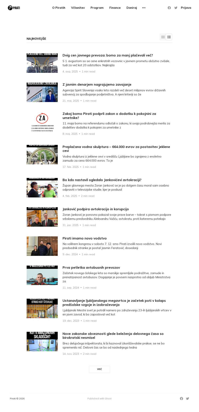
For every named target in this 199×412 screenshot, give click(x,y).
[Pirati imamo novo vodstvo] (99, 246)
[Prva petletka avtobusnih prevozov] (99, 277)
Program (97, 8)
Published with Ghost (99, 398)
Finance (115, 8)
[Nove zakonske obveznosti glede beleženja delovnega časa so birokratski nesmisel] (99, 343)
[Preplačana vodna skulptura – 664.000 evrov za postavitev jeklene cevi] (99, 156)
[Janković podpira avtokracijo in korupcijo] (99, 217)
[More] (144, 8)
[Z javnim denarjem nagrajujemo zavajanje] (99, 92)
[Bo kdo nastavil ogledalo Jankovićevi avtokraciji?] (99, 187)
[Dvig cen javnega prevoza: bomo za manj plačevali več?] (99, 63)
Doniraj (132, 8)
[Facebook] (169, 7)
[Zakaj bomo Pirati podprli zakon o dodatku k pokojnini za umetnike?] (99, 123)
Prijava (186, 8)
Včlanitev (78, 8)
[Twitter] (175, 7)
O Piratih (58, 8)
